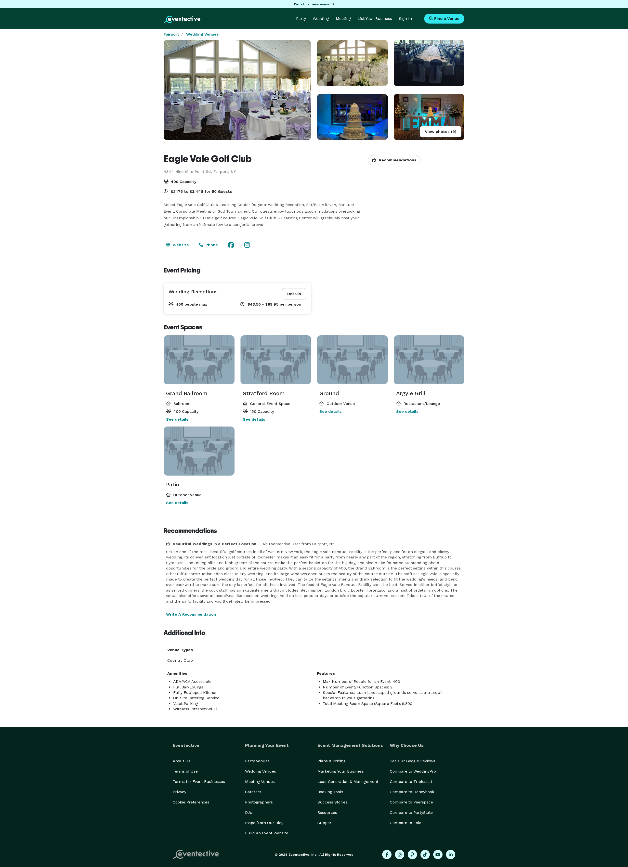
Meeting (343, 18)
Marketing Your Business (340, 771)
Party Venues (257, 761)
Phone (211, 245)
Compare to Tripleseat (411, 781)
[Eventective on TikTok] (425, 854)
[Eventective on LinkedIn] (450, 854)
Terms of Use (185, 771)
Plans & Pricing (331, 761)
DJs (248, 812)
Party (301, 18)
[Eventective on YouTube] (438, 854)
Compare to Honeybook (412, 791)
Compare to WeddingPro (413, 771)
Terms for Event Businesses (199, 781)
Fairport (171, 34)
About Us (181, 761)
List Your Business (375, 18)
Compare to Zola (405, 822)
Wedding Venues (202, 34)
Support (325, 822)
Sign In (405, 18)
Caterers (253, 791)
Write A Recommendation (191, 614)
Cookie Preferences (191, 802)
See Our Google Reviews (412, 761)
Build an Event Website (266, 833)
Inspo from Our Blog (264, 822)
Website (180, 245)
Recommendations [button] (397, 160)
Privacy (179, 791)
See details (177, 419)
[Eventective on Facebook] (387, 854)
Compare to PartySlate (411, 812)
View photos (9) (440, 131)
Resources (327, 812)
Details (294, 293)
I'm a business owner (312, 4)
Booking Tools (330, 791)
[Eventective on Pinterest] (412, 854)
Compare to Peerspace (411, 802)
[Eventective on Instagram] (399, 854)
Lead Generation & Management (347, 781)
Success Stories (332, 802)
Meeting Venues (260, 781)
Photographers (259, 802)
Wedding (321, 18)
